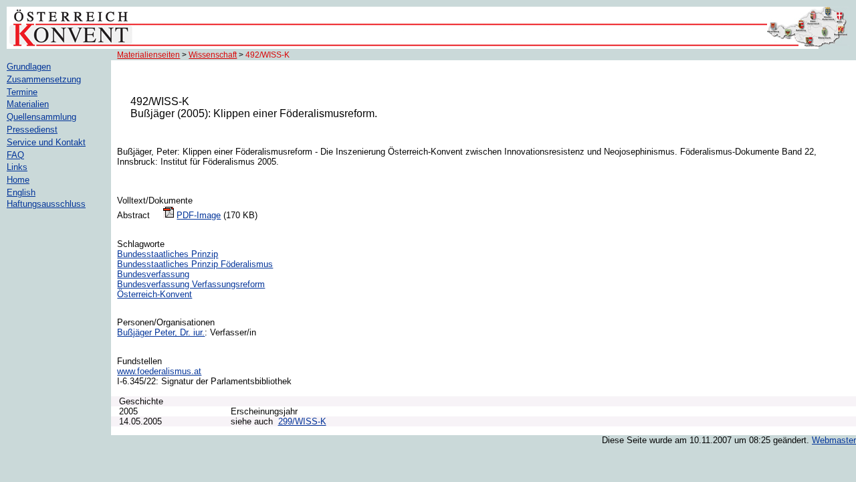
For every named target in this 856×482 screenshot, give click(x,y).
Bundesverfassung (153, 274)
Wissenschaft (213, 55)
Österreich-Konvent (154, 294)
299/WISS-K (302, 421)
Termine (22, 92)
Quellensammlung (41, 117)
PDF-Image (199, 215)
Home (18, 180)
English (21, 192)
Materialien (28, 104)
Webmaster (834, 440)
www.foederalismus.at (159, 371)
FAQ (15, 155)
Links (17, 167)
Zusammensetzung (44, 79)
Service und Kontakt (46, 142)
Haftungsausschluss (46, 204)
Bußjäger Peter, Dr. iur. (161, 332)
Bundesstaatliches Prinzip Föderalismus (195, 264)
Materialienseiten (148, 55)
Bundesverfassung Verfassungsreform (191, 284)
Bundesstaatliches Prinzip (167, 254)
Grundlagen (29, 67)
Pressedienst (32, 130)
